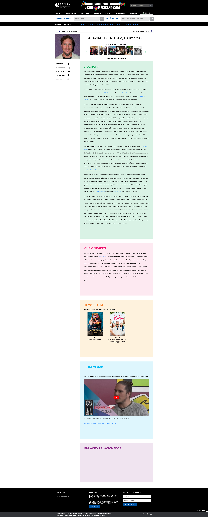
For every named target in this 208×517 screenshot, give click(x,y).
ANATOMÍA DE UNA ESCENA (103, 13)
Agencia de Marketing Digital (98, 515)
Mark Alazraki (117, 191)
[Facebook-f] (147, 514)
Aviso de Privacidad (105, 513)
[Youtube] (151, 514)
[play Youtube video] (116, 397)
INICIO (58, 13)
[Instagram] (143, 514)
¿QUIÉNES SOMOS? (70, 13)
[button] (87, 52)
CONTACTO (133, 13)
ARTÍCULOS (85, 13)
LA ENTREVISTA (121, 13)
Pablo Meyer (69, 515)
